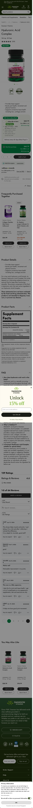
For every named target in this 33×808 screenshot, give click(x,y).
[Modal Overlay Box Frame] (16, 404)
